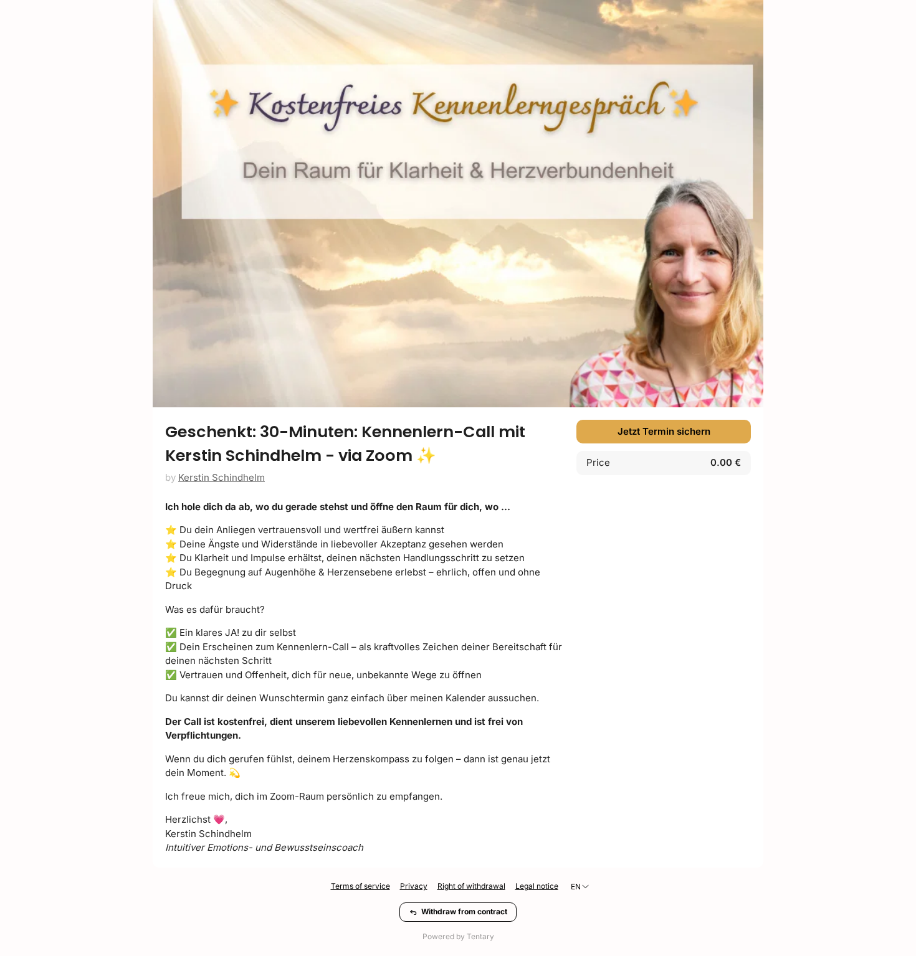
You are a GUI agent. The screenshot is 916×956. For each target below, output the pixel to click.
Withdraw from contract (464, 911)
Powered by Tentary (458, 936)
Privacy (413, 886)
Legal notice (536, 886)
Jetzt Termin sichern (664, 431)
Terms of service (360, 886)
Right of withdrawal (471, 886)
